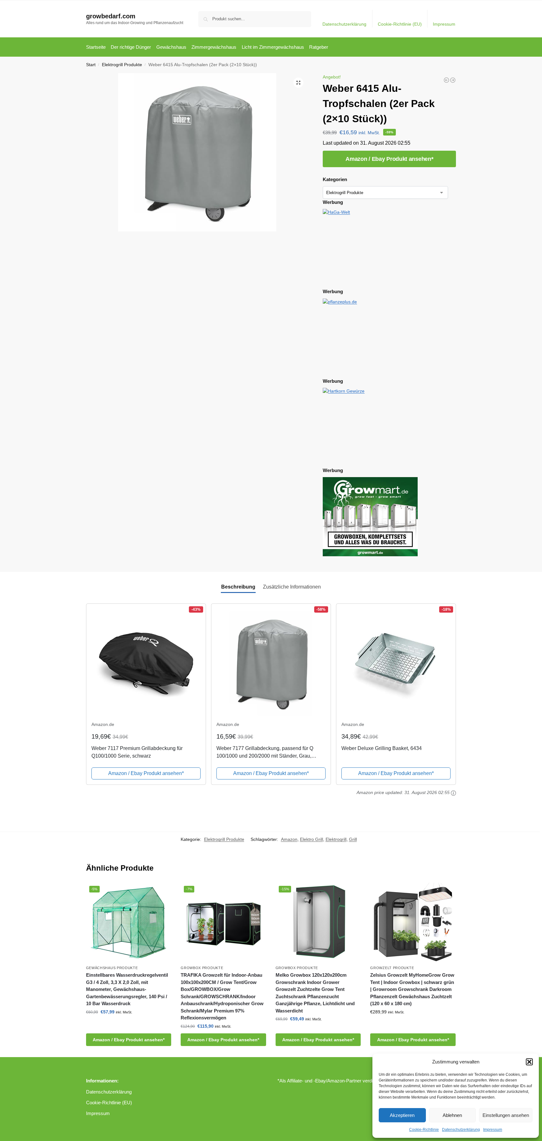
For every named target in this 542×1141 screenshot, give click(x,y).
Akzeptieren (402, 1115)
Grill (353, 839)
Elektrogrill (336, 839)
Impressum (492, 1129)
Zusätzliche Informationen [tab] (292, 586)
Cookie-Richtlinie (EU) (400, 24)
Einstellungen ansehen (506, 1115)
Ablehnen (452, 1115)
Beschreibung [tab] (238, 586)
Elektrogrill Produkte (122, 64)
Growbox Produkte (202, 968)
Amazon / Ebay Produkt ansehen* (389, 159)
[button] (529, 1062)
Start (91, 64)
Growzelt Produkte (392, 968)
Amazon (289, 839)
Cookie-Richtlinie (424, 1129)
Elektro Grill (311, 839)
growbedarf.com (110, 16)
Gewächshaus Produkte (112, 968)
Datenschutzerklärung (461, 1129)
